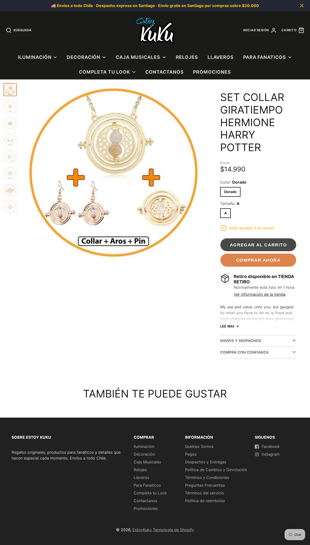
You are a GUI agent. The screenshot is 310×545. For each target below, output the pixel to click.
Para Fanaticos (264, 57)
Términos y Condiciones (207, 477)
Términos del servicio (204, 492)
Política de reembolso (205, 500)
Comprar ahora (258, 260)
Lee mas (227, 326)
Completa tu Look (104, 72)
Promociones (212, 72)
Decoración (84, 57)
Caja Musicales (138, 57)
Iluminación (35, 57)
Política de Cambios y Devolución (216, 469)
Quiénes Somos (199, 446)
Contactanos (164, 72)
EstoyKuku (142, 529)
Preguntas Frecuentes (205, 485)
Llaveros (221, 57)
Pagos (190, 454)
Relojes (187, 57)
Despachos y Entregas (205, 461)
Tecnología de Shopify (173, 529)
